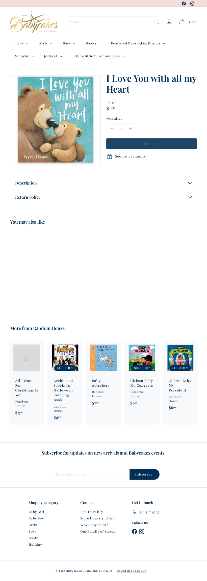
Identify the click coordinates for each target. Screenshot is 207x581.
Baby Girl (36, 512)
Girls (43, 43)
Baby (20, 43)
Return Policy (91, 512)
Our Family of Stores (97, 531)
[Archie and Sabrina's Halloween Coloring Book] (65, 383)
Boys (67, 43)
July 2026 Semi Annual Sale (96, 56)
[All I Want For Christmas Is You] (26, 380)
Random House (49, 328)
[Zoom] (55, 120)
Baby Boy (36, 518)
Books (91, 43)
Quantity (114, 118)
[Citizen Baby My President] (180, 378)
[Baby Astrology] (103, 375)
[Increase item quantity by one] (130, 128)
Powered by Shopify (131, 571)
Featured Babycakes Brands (136, 43)
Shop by (22, 56)
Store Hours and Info (98, 518)
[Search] (157, 21)
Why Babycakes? (94, 525)
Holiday (35, 544)
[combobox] (114, 21)
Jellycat (51, 56)
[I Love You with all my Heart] (23, 271)
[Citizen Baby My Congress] (142, 375)
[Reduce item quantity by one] (111, 128)
